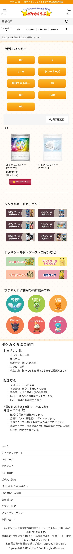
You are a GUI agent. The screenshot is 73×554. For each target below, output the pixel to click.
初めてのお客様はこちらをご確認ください (44, 370)
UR (21, 106)
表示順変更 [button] (58, 119)
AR (52, 83)
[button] (4, 12)
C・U (21, 71)
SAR (52, 95)
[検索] (67, 21)
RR (21, 60)
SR (21, 95)
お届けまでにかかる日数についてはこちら (26, 406)
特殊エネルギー (21, 83)
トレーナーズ (52, 71)
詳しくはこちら (30, 363)
